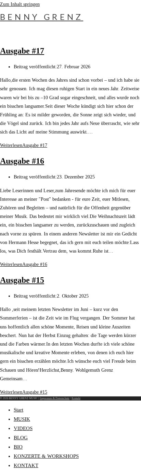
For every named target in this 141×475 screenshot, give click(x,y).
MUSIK (22, 419)
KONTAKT (26, 465)
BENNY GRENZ (41, 17)
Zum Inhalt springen (20, 4)
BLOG (21, 437)
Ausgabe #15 (22, 280)
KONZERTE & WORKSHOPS (46, 456)
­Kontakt (76, 398)
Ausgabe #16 (22, 161)
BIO (18, 447)
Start (18, 410)
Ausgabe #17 (22, 50)
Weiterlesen (23, 145)
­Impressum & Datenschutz (54, 398)
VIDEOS (23, 428)
